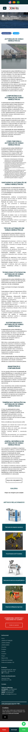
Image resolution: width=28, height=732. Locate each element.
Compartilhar (6, 33)
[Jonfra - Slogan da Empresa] (14, 9)
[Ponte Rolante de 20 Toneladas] (14, 549)
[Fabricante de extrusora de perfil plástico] (14, 576)
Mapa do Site (4, 658)
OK (5, 717)
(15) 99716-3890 (7, 690)
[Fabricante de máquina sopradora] (14, 523)
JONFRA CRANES (5, 642)
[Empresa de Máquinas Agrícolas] (14, 602)
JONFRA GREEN (5, 645)
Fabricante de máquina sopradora (14, 527)
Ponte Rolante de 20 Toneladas (14, 553)
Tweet (16, 33)
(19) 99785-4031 (7, 692)
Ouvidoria (3, 653)
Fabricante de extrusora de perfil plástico (14, 580)
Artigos (3, 655)
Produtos (3, 649)
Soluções (3, 647)
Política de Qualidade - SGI (7, 662)
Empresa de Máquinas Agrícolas (14, 607)
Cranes (4, 729)
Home (2, 638)
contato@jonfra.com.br (8, 694)
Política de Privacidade (6, 660)
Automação (14, 729)
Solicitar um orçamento (14, 625)
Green (23, 729)
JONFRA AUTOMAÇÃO (6, 640)
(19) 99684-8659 (9, 689)
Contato (3, 651)
